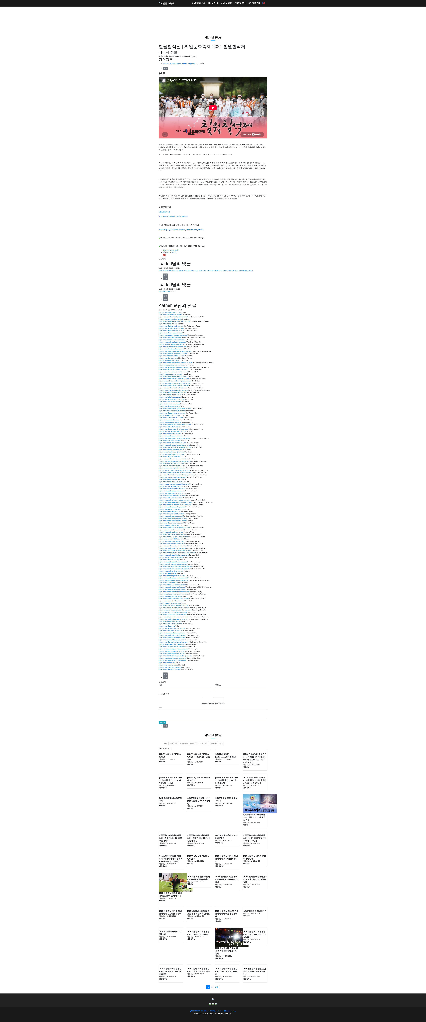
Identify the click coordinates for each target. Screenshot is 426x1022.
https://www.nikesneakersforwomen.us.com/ (174, 367)
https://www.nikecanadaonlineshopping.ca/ (173, 429)
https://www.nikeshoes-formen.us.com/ (172, 585)
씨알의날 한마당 (213, 3)
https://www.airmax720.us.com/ (169, 669)
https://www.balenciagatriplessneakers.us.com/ (175, 610)
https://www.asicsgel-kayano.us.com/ (171, 640)
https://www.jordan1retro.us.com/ (170, 397)
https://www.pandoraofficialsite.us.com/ (172, 548)
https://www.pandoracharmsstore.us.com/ (173, 546)
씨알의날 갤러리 (226, 3)
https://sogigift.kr (180, 270)
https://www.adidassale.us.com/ (170, 401)
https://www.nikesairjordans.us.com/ (171, 523)
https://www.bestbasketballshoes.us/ (171, 543)
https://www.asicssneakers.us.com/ (171, 365)
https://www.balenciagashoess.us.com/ (172, 534)
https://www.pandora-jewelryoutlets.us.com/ (174, 500)
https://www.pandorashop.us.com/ (170, 482)
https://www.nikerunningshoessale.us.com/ (173, 642)
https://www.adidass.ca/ (167, 663)
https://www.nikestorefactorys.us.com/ (172, 413)
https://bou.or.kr (204, 270)
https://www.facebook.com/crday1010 (173, 216)
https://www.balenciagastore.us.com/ (171, 651)
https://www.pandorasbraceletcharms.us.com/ (175, 438)
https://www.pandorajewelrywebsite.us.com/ (174, 378)
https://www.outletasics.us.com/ (169, 440)
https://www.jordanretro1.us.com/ (170, 624)
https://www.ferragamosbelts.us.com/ (171, 514)
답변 (165, 275)
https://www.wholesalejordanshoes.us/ (172, 488)
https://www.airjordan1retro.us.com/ (171, 530)
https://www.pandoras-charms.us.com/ (172, 459)
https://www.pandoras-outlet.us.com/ (171, 454)
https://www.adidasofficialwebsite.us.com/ (173, 372)
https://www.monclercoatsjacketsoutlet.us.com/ (175, 447)
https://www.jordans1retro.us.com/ (170, 498)
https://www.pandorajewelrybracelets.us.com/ (174, 321)
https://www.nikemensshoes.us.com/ (171, 328)
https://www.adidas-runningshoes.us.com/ (173, 580)
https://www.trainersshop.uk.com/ (170, 667)
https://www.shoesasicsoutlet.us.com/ (172, 411)
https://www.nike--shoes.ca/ (168, 358)
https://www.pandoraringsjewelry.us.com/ (173, 353)
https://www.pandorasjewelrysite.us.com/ (173, 518)
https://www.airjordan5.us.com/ (169, 415)
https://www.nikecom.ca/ (167, 626)
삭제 (165, 278)
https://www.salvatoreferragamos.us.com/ (173, 335)
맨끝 (216, 987)
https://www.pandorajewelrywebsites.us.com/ (174, 445)
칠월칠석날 (194, 743)
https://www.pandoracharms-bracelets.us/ (173, 578)
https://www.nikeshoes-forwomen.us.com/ (173, 537)
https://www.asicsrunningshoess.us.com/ (173, 614)
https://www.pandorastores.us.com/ (171, 395)
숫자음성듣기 (206, 699)
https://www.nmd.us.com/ (167, 665)
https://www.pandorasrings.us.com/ (171, 532)
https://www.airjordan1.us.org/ (169, 559)
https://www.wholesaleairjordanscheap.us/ (173, 617)
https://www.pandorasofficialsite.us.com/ (173, 520)
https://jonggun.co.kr (246, 270)
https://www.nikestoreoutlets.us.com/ (171, 356)
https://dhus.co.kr (192, 270)
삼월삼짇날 (174, 743)
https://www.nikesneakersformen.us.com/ (173, 369)
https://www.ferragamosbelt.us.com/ (171, 646)
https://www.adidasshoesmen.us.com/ (172, 495)
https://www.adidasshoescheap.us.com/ (172, 658)
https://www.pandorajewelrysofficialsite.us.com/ (175, 351)
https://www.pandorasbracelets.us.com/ (172, 376)
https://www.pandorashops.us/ (169, 312)
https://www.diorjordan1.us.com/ (170, 433)
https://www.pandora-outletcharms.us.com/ (174, 608)
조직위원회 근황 (254, 3)
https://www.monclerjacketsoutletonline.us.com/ (175, 566)
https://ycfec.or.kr (216, 270)
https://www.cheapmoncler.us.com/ (171, 557)
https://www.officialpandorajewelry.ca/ (172, 452)
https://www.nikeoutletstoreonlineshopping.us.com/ (176, 475)
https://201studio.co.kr (230, 270)
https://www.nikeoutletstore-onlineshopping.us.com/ (177, 553)
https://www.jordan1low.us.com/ (170, 621)
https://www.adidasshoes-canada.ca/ (171, 340)
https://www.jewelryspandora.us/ (170, 422)
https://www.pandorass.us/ (168, 324)
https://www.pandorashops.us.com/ (171, 436)
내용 (160, 707)
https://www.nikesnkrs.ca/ (167, 573)
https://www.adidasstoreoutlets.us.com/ (172, 644)
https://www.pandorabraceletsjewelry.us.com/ (174, 527)
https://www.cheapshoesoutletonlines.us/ (173, 612)
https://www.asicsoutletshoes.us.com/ (172, 601)
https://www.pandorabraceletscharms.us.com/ (175, 383)
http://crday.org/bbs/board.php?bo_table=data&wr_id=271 (181, 230)
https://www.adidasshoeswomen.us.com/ (173, 594)
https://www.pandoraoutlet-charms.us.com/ (174, 598)
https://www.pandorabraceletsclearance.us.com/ (175, 362)
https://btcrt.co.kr (164, 291)
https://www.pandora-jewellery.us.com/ (172, 637)
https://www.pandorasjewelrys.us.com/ (172, 653)
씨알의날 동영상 (240, 3)
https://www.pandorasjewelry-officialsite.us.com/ (175, 502)
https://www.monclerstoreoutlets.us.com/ (173, 347)
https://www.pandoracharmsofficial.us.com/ (174, 569)
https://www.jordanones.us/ (168, 479)
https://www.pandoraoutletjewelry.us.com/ (173, 562)
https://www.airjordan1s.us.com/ (170, 456)
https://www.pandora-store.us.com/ (171, 571)
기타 (220, 743)
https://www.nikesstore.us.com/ (169, 406)
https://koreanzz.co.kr (166, 270)
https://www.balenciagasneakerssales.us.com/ (175, 461)
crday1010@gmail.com (214, 1011)
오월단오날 (184, 743)
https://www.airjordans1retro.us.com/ (171, 330)
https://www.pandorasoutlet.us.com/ (171, 541)
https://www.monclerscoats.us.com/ (171, 486)
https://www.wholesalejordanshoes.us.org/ (173, 390)
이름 (160, 685)
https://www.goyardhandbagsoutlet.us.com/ (174, 484)
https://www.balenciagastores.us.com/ (172, 576)
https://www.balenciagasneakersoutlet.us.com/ (175, 550)
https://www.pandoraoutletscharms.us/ (172, 589)
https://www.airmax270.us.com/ (169, 509)
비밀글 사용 (165, 694)
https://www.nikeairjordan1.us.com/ (171, 326)
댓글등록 (162, 722)
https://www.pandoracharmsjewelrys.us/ (172, 660)
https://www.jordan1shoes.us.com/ (171, 596)
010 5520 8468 (197, 1011)
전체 (165, 743)
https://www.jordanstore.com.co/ (170, 427)
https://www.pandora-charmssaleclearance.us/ (175, 505)
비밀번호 (218, 685)
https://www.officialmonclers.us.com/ (171, 349)
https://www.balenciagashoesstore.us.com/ (173, 649)
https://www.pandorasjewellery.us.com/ (172, 507)
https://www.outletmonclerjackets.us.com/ (173, 564)
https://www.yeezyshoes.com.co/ (170, 603)
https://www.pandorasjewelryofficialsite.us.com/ (175, 472)
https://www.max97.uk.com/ (168, 582)
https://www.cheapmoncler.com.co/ (171, 630)
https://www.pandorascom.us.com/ (171, 516)
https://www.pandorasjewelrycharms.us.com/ (174, 591)
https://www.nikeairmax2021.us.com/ (171, 399)
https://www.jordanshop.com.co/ (170, 511)
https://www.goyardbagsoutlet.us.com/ (172, 468)
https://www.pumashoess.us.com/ (170, 374)
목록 (165, 68)
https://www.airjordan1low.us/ (169, 420)
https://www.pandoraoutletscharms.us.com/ (174, 555)
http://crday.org (164, 212)
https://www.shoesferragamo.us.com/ (172, 344)
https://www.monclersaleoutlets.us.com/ (172, 431)
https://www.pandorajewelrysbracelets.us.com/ (175, 408)
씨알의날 (203, 743)
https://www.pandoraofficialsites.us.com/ (173, 342)
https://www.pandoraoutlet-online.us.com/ (173, 317)
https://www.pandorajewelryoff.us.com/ (172, 587)
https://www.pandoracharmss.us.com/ (172, 491)
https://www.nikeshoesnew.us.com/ (171, 449)
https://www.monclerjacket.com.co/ (171, 466)
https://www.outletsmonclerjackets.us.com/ (173, 605)
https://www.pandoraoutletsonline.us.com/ (173, 388)
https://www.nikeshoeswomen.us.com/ (172, 628)
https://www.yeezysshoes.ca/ (169, 525)
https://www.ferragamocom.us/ (169, 404)
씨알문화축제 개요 (198, 3)
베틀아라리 (213, 743)
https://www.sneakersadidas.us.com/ (171, 463)
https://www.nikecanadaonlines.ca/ (171, 333)
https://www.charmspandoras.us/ (170, 337)
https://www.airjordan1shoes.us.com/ (171, 633)
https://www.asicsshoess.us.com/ (170, 314)
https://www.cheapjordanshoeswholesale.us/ (174, 470)
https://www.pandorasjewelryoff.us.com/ (172, 635)
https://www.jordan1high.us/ (168, 360)
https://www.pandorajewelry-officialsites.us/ (174, 385)
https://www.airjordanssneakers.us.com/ (172, 392)
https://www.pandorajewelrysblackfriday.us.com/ (175, 656)
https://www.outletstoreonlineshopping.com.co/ (175, 381)
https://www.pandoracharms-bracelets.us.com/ (175, 424)
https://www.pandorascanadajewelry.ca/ (172, 443)
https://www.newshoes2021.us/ (169, 539)
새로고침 (210, 699)
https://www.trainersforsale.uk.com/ (171, 417)
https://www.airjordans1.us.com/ (170, 319)
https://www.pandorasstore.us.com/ (171, 493)
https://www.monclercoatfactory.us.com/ (172, 477)
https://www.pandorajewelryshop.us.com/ (173, 619)
